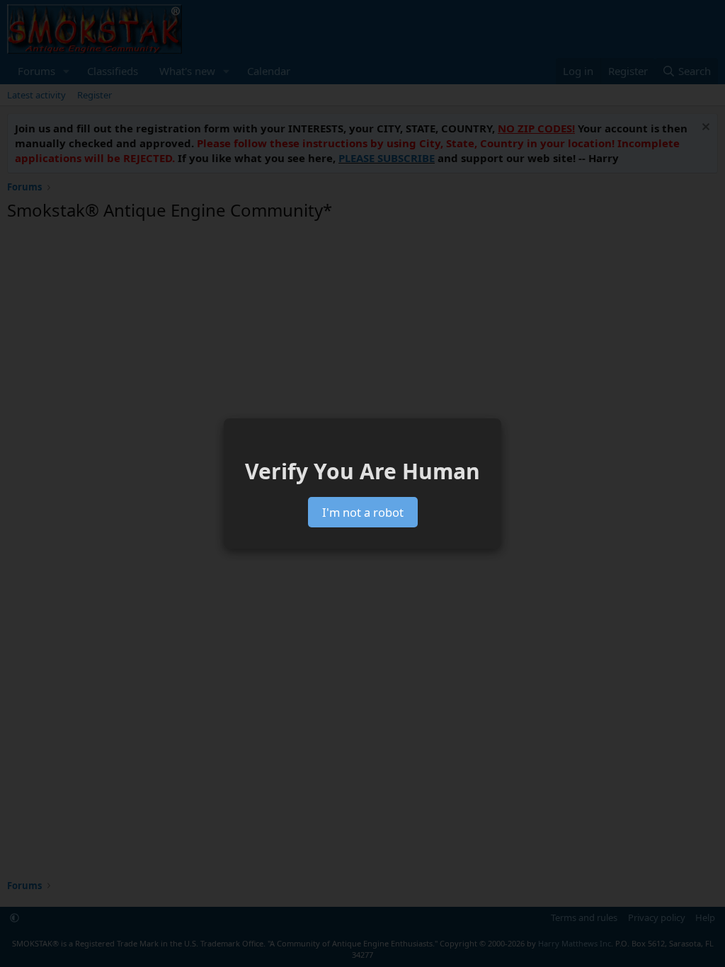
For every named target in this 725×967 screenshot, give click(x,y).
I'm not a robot (363, 512)
